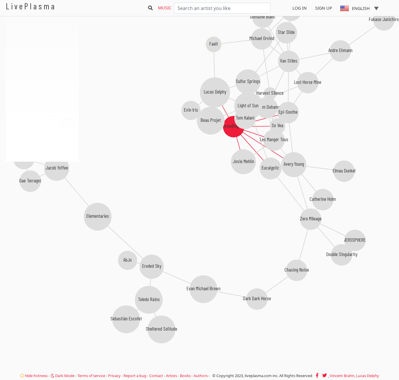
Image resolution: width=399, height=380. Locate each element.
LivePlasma (31, 6)
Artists (171, 375)
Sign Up (323, 8)
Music (164, 8)
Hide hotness (36, 375)
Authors (201, 375)
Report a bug (135, 375)
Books (185, 375)
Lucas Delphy (367, 375)
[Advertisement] (42, 192)
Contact (156, 375)
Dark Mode (64, 375)
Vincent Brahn (342, 375)
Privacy (114, 375)
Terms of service (91, 375)
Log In (299, 8)
